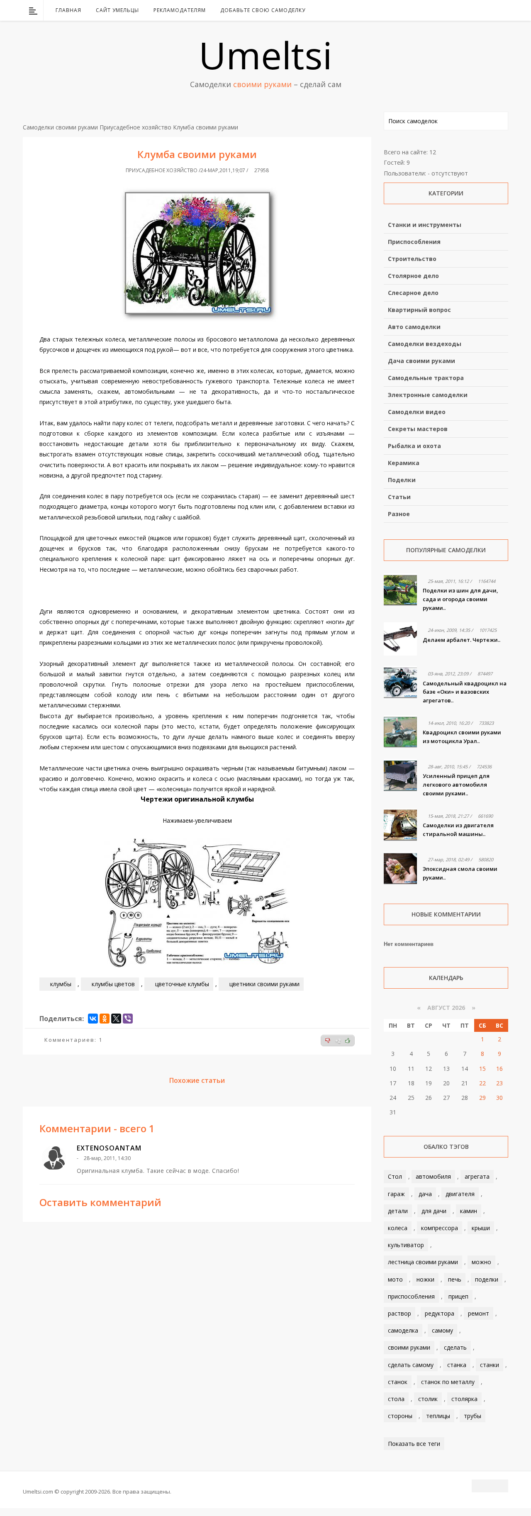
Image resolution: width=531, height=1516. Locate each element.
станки (489, 1365)
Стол (395, 1176)
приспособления (411, 1296)
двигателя (460, 1194)
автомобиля (433, 1176)
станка (456, 1365)
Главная (68, 10)
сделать (455, 1347)
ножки (425, 1279)
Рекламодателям (179, 10)
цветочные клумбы (182, 984)
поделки (486, 1279)
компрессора (439, 1228)
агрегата (477, 1176)
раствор (399, 1313)
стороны (400, 1416)
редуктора (439, 1313)
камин (468, 1211)
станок (397, 1382)
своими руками (409, 1347)
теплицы (438, 1416)
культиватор (406, 1245)
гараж (396, 1194)
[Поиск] (503, 10)
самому (442, 1330)
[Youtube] (480, 10)
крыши (481, 1228)
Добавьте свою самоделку (262, 10)
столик (428, 1399)
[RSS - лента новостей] (491, 10)
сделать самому (411, 1365)
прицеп (458, 1296)
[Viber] (128, 1019)
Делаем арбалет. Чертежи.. (461, 639)
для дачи (433, 1211)
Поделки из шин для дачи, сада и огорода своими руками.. (460, 599)
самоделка (403, 1330)
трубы (472, 1416)
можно (481, 1262)
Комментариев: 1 (73, 1039)
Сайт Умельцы (117, 10)
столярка (464, 1399)
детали (398, 1211)
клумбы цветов (113, 984)
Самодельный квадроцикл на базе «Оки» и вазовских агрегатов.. (465, 692)
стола (396, 1399)
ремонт (478, 1313)
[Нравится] (347, 1040)
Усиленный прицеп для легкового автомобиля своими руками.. (456, 784)
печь (454, 1279)
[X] (116, 1019)
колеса (397, 1228)
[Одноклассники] (105, 1019)
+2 (338, 1041)
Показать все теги (414, 1444)
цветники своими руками (264, 984)
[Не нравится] (327, 1040)
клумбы (60, 984)
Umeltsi (265, 54)
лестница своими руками (423, 1262)
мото (395, 1279)
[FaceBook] (470, 10)
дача (425, 1194)
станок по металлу (448, 1382)
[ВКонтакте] (459, 10)
